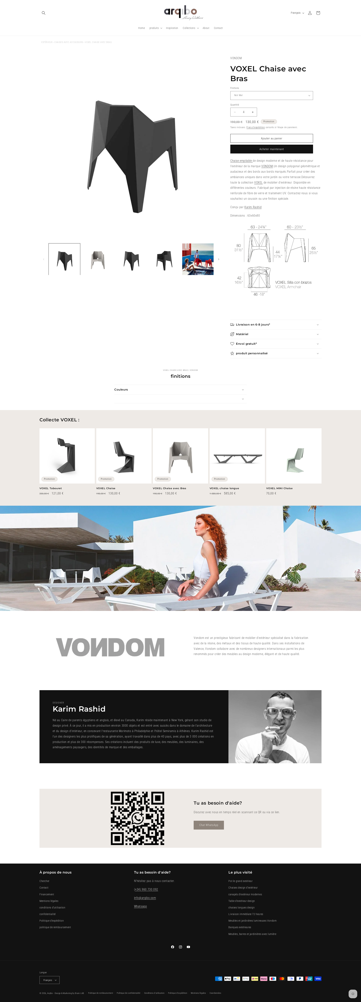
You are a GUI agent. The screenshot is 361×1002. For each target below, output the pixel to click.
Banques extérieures (239, 927)
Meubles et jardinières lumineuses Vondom (252, 920)
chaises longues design (241, 907)
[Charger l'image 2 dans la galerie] (97, 259)
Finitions (234, 88)
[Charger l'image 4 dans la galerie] (164, 259)
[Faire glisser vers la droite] (219, 259)
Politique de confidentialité (128, 993)
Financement (46, 894)
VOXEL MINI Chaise (279, 488)
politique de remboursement (55, 927)
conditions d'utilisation (52, 907)
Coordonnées (215, 993)
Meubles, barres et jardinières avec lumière (252, 934)
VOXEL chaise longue (224, 488)
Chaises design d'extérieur (243, 887)
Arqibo (50, 993)
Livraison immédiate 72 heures (245, 914)
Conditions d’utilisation (154, 993)
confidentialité (47, 914)
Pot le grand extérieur (240, 881)
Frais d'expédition (255, 127)
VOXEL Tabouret (50, 488)
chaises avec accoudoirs (68, 42)
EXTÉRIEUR (46, 42)
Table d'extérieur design (241, 900)
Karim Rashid (253, 207)
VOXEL (258, 182)
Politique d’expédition (177, 993)
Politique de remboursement (100, 993)
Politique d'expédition (51, 920)
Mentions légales (48, 900)
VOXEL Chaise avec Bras (169, 488)
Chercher (44, 881)
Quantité (234, 104)
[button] (43, 13)
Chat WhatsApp (208, 825)
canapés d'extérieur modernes (245, 894)
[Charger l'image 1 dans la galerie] (64, 259)
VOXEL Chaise (105, 488)
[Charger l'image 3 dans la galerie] (131, 259)
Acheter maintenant (271, 149)
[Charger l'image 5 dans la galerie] (198, 259)
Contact (43, 887)
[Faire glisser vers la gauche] (43, 259)
